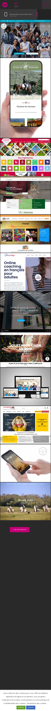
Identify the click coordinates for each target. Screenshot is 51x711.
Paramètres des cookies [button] (36, 703)
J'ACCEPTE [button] (21, 707)
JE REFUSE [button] (31, 707)
